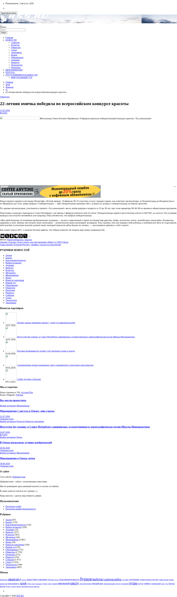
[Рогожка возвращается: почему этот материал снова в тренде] (11, 351)
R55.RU (3, 113)
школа (18, 586)
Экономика (16, 52)
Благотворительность (16, 260)
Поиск (3, 27)
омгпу (74, 583)
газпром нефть (113, 579)
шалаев (13, 586)
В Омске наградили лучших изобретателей (26, 442)
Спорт (14, 50)
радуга (140, 584)
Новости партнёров (15, 280)
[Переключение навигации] (1, 25)
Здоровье (15, 60)
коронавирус (14, 583)
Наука (8, 278)
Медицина (10, 273)
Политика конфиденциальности (21, 509)
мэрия (54, 584)
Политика (15, 67)
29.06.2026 (5, 448)
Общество (16, 47)
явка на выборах (34, 586)
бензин (56, 580)
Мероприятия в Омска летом (17, 458)
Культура (15, 45)
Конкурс (10, 268)
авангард (14, 579)
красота (28, 239)
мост (50, 584)
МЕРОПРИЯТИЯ (14, 70)
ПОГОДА (10, 72)
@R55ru (19, 395)
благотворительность (69, 579)
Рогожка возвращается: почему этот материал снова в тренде (46, 351)
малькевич (39, 584)
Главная (9, 37)
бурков (86, 579)
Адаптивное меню (8, 13)
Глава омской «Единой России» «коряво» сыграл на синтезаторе (30, 244)
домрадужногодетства (149, 580)
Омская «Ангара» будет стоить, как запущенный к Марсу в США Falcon (34, 242)
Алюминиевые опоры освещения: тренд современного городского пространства (55, 365)
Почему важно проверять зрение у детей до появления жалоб (46, 323)
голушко (125, 580)
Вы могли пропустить (13, 400)
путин (133, 583)
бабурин (51, 580)
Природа (15, 62)
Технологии (16, 65)
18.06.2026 (5, 463)
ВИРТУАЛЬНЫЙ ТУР (21, 77)
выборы (97, 579)
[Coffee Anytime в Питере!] (11, 379)
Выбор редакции (13, 263)
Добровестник (7, 419)
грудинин (134, 579)
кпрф (23, 583)
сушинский (156, 583)
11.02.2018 (5, 110)
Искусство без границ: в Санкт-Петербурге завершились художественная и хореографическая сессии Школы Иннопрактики (76, 337)
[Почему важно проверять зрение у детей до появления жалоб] (11, 323)
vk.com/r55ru (27, 392)
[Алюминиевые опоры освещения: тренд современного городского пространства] (11, 365)
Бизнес (14, 55)
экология (24, 586)
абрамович (3, 580)
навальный (64, 583)
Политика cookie (13, 506)
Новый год (11, 283)
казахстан (4, 584)
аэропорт (42, 579)
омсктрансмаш (109, 584)
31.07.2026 (5, 416)
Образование (17, 57)
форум (2, 586)
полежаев (124, 584)
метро (45, 584)
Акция (9, 255)
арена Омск (32, 579)
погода (118, 584)
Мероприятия (12, 275)
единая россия (163, 580)
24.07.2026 (5, 432)
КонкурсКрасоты (15, 239)
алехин (24, 580)
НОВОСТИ (11, 40)
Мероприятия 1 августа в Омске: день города (27, 411)
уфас (166, 584)
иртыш (171, 580)
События (15, 42)
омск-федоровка (85, 584)
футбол (8, 586)
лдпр (29, 584)
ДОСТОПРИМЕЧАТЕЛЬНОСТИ (21, 75)
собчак (147, 583)
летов (33, 584)
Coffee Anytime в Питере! (29, 379)
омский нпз (97, 583)
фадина (172, 584)
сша (162, 584)
